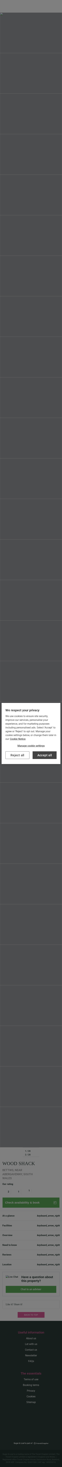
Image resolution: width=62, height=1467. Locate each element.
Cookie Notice (18, 738)
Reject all (17, 755)
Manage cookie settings (31, 745)
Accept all (44, 755)
